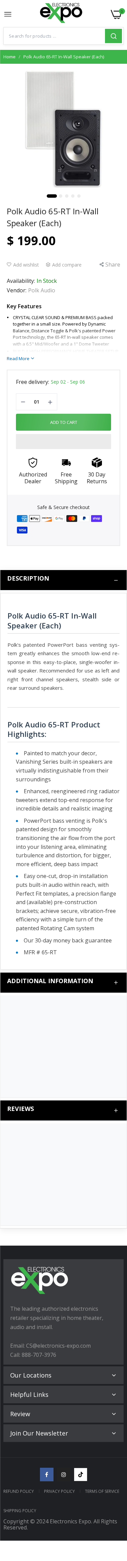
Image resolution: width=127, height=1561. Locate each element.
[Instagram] (63, 1474)
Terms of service (102, 1491)
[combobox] (54, 35)
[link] (113, 1505)
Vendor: (16, 290)
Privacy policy (59, 1491)
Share (112, 264)
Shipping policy (19, 1511)
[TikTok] (80, 1474)
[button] (63, 441)
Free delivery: (32, 382)
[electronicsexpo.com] (61, 14)
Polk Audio (41, 290)
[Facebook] (47, 1474)
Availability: (21, 281)
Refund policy (18, 1491)
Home (9, 57)
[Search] (113, 36)
